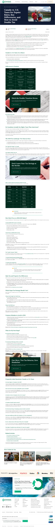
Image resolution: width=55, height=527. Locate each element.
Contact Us (3, 512)
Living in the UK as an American (48, 506)
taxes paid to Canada (21, 263)
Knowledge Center (16, 502)
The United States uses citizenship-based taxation (15, 60)
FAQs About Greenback (9, 512)
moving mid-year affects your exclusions (18, 344)
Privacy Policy (17, 488)
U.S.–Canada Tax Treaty (29, 253)
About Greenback (25, 500)
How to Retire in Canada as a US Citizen (13, 435)
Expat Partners (25, 506)
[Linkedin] (6, 506)
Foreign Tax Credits (28, 36)
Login (43, 1)
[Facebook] (3, 506)
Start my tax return (16, 104)
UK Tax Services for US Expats (35, 503)
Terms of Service (10, 526)
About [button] (36, 1)
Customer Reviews (25, 505)
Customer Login (16, 512)
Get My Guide (18, 491)
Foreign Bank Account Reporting (35, 501)
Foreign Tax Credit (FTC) (11, 262)
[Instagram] (10, 506)
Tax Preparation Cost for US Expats (36, 505)
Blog (15, 505)
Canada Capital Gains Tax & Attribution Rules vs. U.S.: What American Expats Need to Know (21, 439)
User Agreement (16, 526)
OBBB (16, 39)
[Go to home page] (7, 501)
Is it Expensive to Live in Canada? (16, 287)
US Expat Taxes (46, 500)
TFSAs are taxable (27, 46)
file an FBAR (15, 320)
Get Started (50, 1)
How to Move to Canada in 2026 (16, 349)
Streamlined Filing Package (34, 504)
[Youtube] (8, 506)
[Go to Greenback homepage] (6, 1)
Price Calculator (17, 500)
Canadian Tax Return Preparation (12, 436)
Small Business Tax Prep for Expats (35, 507)
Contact (46, 1)
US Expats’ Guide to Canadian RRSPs (13, 440)
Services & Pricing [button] (25, 1)
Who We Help (17, 1)
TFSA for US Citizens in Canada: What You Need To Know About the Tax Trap (24, 327)
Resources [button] (31, 1)
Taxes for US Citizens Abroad (48, 501)
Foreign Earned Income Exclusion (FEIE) (14, 257)
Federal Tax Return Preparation (35, 500)
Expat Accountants (24, 502)
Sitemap (20, 512)
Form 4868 (34, 337)
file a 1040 (37, 317)
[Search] (41, 2)
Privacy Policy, (16, 521)
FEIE (42, 39)
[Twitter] (5, 506)
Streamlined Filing (46, 503)
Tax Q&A (16, 506)
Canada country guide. (20, 48)
